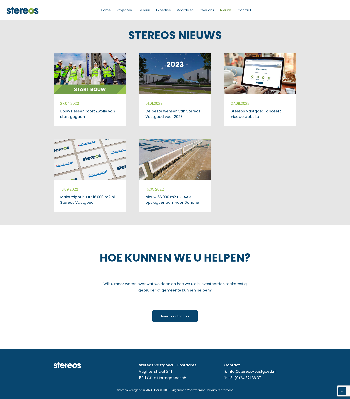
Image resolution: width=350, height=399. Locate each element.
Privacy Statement (220, 390)
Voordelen (185, 10)
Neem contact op (175, 316)
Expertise (163, 10)
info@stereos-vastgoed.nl (252, 371)
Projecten (124, 10)
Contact (244, 10)
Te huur (144, 10)
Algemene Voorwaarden (188, 390)
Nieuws (226, 10)
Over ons (207, 10)
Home (106, 10)
